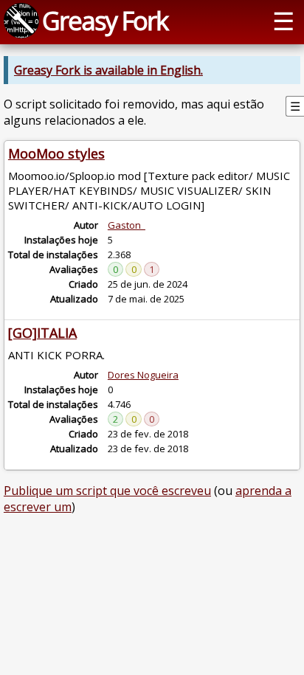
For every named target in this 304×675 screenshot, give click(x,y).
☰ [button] (283, 20)
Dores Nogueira (143, 374)
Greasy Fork (104, 20)
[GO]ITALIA (42, 333)
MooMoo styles (56, 153)
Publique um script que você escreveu (107, 490)
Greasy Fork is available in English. (108, 70)
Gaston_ (126, 225)
